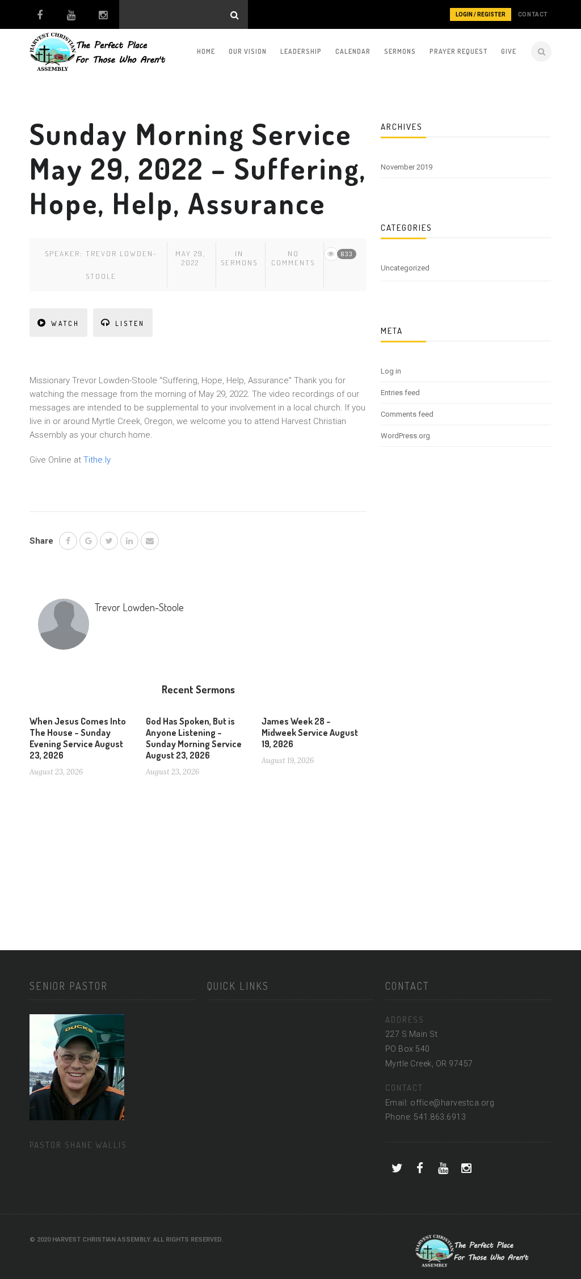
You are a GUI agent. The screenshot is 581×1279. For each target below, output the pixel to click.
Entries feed (400, 392)
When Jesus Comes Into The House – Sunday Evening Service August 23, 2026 (78, 738)
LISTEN (130, 323)
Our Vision (248, 51)
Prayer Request (458, 51)
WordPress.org (405, 435)
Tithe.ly (97, 460)
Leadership (301, 51)
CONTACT (533, 14)
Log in (391, 371)
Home (206, 51)
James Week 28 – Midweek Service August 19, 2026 (310, 732)
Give (508, 51)
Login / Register (481, 14)
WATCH (65, 323)
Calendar (353, 51)
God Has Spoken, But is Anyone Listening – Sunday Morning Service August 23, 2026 (194, 738)
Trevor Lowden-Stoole (139, 607)
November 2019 (406, 167)
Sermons (400, 51)
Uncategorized (405, 268)
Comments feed (407, 414)
